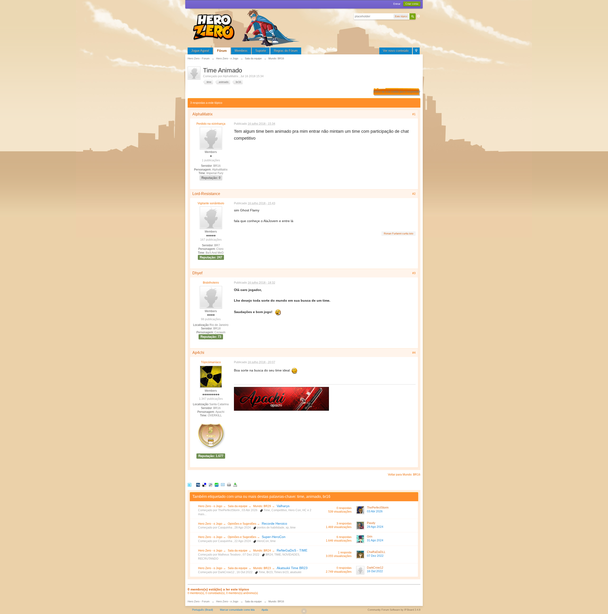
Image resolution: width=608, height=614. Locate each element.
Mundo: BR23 (262, 568)
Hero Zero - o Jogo (210, 506)
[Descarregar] (235, 484)
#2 (414, 193)
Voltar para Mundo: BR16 (404, 474)
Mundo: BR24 (262, 550)
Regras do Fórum (286, 50)
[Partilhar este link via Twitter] (189, 484)
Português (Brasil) (202, 609)
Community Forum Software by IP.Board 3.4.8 (394, 609)
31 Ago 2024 (375, 540)
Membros (241, 50)
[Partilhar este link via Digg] (198, 484)
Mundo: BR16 (276, 601)
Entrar (396, 3)
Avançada (418, 16)
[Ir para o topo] (304, 611)
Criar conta (411, 3)
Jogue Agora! (200, 50)
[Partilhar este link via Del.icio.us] (204, 484)
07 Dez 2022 (375, 555)
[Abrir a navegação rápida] (416, 51)
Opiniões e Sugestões (242, 523)
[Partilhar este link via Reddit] (210, 484)
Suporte (260, 50)
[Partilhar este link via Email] (223, 484)
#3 (414, 273)
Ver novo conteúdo (395, 50)
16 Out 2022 (375, 571)
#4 (414, 352)
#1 (414, 114)
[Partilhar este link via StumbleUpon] (216, 484)
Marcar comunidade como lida (237, 609)
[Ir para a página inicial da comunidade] (247, 27)
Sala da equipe (237, 506)
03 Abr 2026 (375, 511)
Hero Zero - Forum (198, 601)
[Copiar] (229, 484)
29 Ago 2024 (375, 526)
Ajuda (264, 609)
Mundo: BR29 (262, 506)
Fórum (222, 50)
